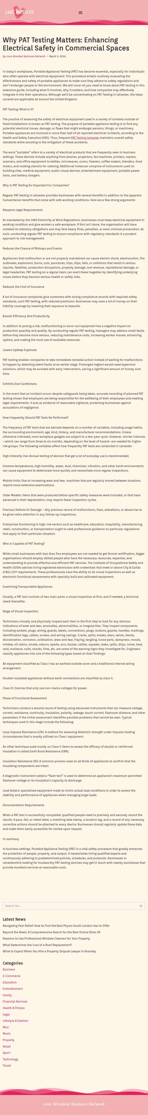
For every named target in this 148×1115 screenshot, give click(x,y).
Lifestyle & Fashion (15, 1020)
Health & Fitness (14, 1008)
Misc (6, 1027)
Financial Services (15, 1001)
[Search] (141, 906)
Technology (10, 1059)
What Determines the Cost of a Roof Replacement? (37, 945)
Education (10, 982)
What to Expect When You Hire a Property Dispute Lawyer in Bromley (49, 951)
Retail (7, 1046)
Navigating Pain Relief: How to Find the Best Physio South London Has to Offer (56, 925)
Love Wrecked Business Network (25, 56)
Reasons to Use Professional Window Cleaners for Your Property (46, 938)
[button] (80, 12)
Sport (6, 1053)
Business (9, 969)
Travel (7, 1065)
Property (8, 1040)
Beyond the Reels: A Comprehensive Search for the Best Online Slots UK (51, 932)
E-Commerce (11, 976)
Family (7, 995)
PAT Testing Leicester (85, 137)
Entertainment (13, 988)
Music (7, 1033)
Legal (6, 1014)
